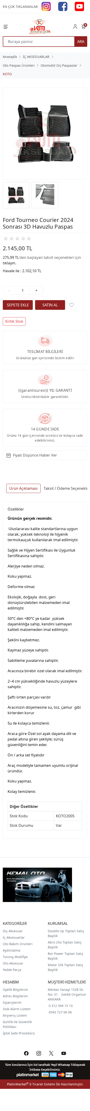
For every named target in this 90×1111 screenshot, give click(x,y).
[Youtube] (79, 6)
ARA (80, 41)
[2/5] (8, 238)
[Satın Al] (50, 305)
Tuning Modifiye (15, 957)
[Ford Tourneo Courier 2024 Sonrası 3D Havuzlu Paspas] (45, 134)
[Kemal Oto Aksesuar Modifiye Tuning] (39, 26)
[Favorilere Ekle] (71, 305)
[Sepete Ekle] (18, 305)
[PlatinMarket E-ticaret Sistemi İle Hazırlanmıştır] (28, 1074)
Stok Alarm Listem (16, 1009)
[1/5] (6, 238)
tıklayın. (9, 263)
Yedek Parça (12, 970)
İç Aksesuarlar (14, 937)
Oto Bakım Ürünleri (18, 944)
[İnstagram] (46, 6)
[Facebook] (62, 6)
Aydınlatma (11, 950)
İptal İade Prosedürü (19, 1033)
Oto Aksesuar (13, 963)
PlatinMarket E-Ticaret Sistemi (31, 1084)
